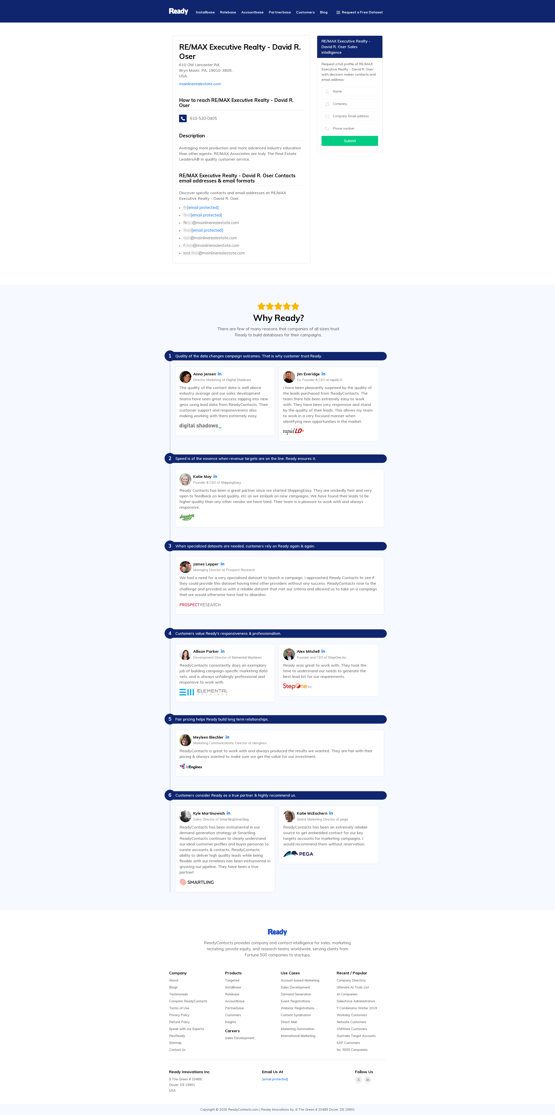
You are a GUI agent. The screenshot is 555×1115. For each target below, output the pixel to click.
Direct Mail (289, 1022)
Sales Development (240, 1038)
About (173, 980)
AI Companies (347, 994)
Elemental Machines (247, 657)
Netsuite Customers (351, 1022)
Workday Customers (352, 1015)
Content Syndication (296, 1015)
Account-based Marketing (300, 980)
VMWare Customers (352, 1029)
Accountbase (235, 1001)
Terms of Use (179, 1008)
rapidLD (336, 380)
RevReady (177, 1036)
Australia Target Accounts (356, 1036)
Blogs (173, 987)
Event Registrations (295, 1001)
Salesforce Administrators (356, 1001)
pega (344, 819)
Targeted (232, 980)
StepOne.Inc (337, 657)
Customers (233, 1015)
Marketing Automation (297, 1029)
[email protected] (203, 207)
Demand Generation (296, 994)
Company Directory (351, 980)
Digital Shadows (238, 380)
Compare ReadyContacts (188, 1001)
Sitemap (175, 1043)
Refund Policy (179, 1022)
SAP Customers (348, 1043)
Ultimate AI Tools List (353, 987)
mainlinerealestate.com (200, 83)
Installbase (233, 987)
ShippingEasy (231, 482)
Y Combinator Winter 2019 (357, 1008)
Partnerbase (234, 1008)
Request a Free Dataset (362, 12)
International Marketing (298, 1036)
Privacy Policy (179, 1015)
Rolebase (232, 994)
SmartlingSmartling (234, 819)
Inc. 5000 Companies (352, 1050)
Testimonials (178, 994)
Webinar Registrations (297, 1008)
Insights (230, 1022)
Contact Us (177, 1050)
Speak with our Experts (186, 1029)
